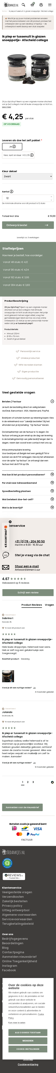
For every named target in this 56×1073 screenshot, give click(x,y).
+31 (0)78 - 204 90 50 (30, 541)
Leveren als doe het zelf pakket (21, 140)
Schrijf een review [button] (28, 592)
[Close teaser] (10, 521)
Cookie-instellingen (27, 1049)
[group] (28, 579)
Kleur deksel (9, 171)
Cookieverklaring (28, 1064)
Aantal (7, 190)
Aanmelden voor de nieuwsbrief (22, 807)
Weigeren (27, 1040)
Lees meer (6, 107)
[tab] (32, 605)
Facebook (9, 970)
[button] (8, 676)
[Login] (41, 5)
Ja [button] (34, 688)
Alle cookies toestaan (27, 1032)
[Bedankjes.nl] (11, 5)
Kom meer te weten (16, 1023)
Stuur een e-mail (27, 566)
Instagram (9, 966)
